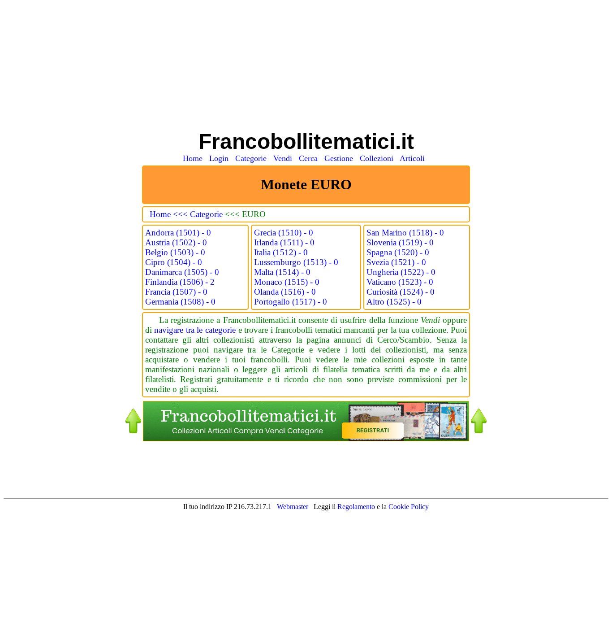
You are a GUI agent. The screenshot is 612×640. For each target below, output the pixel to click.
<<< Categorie (199, 214)
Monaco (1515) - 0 (286, 282)
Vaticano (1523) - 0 (399, 282)
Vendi (285, 158)
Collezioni (379, 158)
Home (195, 158)
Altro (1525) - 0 (394, 301)
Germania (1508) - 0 (180, 301)
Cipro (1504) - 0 (173, 262)
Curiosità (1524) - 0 (400, 291)
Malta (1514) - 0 (282, 272)
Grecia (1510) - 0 (283, 232)
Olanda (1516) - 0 (285, 291)
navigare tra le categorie (195, 330)
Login (221, 158)
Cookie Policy (408, 506)
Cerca (310, 158)
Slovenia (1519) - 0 (400, 242)
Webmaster (292, 506)
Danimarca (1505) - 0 (182, 272)
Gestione (341, 158)
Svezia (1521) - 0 (396, 262)
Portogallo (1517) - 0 (290, 301)
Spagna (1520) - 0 (397, 252)
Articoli (414, 158)
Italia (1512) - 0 (281, 252)
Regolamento (357, 506)
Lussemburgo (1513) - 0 (296, 262)
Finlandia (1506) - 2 (180, 282)
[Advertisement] (306, 66)
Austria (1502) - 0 (176, 242)
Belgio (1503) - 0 (175, 252)
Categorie (253, 158)
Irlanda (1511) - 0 (284, 242)
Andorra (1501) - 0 (178, 232)
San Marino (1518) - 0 (405, 232)
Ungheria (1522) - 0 (400, 272)
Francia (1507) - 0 (176, 291)
